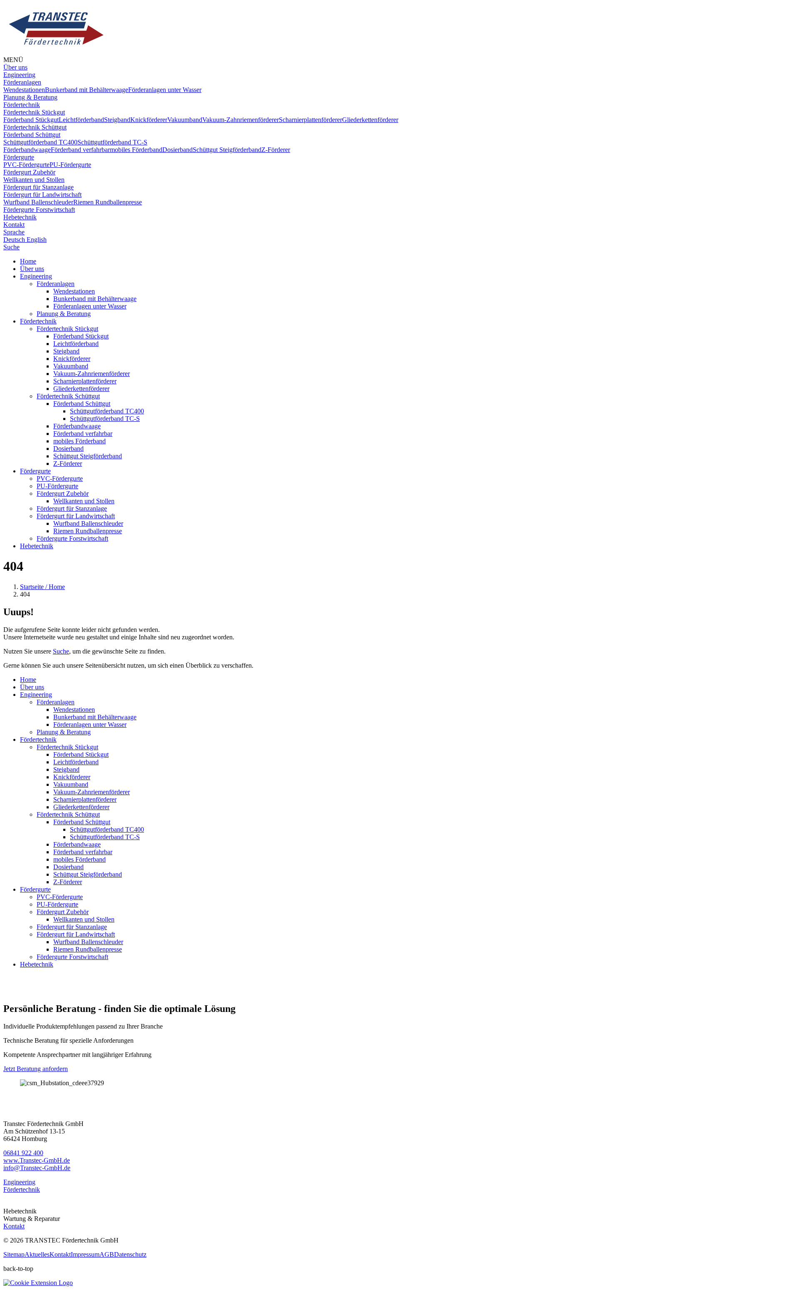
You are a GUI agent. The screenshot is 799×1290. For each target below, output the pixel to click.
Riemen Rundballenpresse (87, 530)
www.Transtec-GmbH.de (36, 1160)
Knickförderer (71, 358)
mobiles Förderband (79, 441)
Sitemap (14, 1254)
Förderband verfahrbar (82, 433)
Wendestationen (74, 291)
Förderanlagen (55, 283)
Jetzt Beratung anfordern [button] (35, 1068)
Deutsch (15, 239)
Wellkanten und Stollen (83, 501)
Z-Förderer (67, 463)
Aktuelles (37, 1254)
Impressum (85, 1254)
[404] (55, 52)
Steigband (66, 351)
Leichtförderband (76, 343)
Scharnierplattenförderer (85, 381)
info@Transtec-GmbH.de (36, 1167)
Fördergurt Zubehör (63, 493)
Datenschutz (130, 1254)
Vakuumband (70, 366)
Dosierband (68, 448)
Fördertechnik (38, 321)
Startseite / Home (42, 586)
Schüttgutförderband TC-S (105, 418)
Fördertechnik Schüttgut (68, 396)
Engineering (36, 276)
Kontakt (14, 1226)
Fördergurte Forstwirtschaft (72, 538)
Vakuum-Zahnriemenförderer (91, 373)
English (37, 239)
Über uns (32, 268)
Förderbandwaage (77, 426)
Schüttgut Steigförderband (87, 456)
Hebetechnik (36, 545)
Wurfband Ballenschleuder (88, 523)
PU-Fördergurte (57, 486)
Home (28, 261)
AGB (106, 1254)
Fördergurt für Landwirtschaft (76, 515)
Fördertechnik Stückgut (67, 328)
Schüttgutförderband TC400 (107, 411)
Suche (61, 651)
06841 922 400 (23, 1152)
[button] (19, 74)
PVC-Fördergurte (60, 478)
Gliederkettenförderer (81, 388)
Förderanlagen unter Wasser (90, 306)
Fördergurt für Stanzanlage (72, 508)
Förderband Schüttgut (81, 403)
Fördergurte (35, 471)
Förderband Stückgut (81, 336)
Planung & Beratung (64, 313)
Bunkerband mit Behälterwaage (94, 298)
